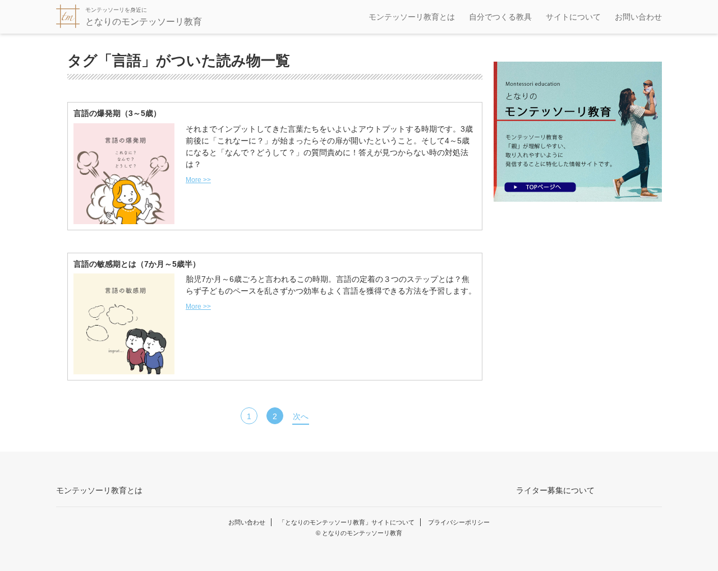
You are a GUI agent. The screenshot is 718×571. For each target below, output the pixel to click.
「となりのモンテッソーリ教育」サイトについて (347, 522)
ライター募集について (555, 490)
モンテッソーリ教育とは (412, 16)
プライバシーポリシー (459, 522)
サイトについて (573, 16)
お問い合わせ (638, 16)
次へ (301, 416)
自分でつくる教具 (500, 16)
